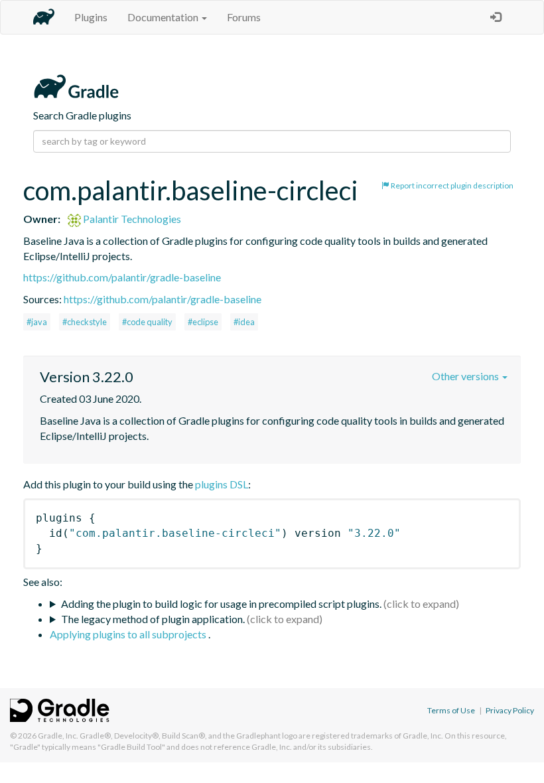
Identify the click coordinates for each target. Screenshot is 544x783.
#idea (244, 322)
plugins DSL (221, 484)
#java (37, 322)
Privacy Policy (510, 710)
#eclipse (203, 322)
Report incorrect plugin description (451, 185)
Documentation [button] (163, 17)
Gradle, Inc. (58, 736)
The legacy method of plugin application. (153, 618)
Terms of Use (451, 710)
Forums (244, 17)
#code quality (147, 322)
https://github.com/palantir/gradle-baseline (122, 277)
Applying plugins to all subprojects (129, 634)
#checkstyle (84, 322)
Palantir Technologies (131, 218)
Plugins (90, 17)
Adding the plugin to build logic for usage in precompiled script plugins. (221, 603)
